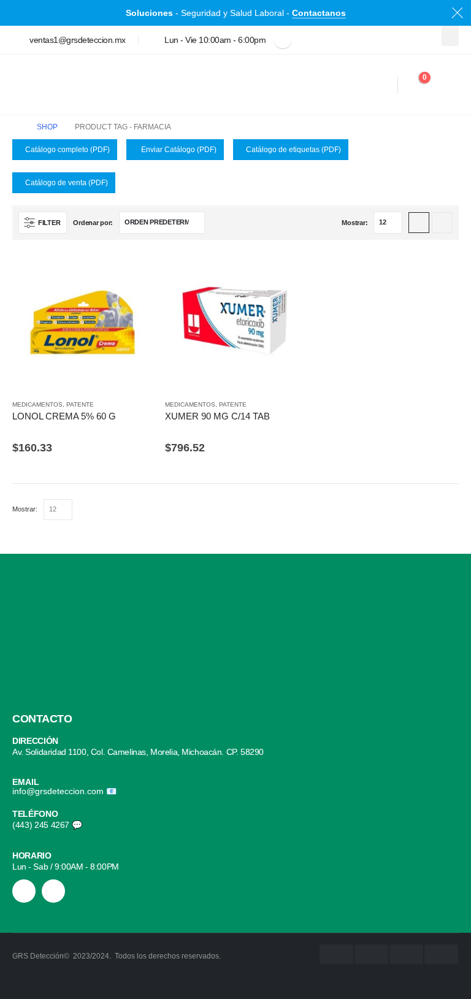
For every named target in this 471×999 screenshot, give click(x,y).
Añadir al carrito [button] (132, 272)
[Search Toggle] (383, 84)
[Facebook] (282, 39)
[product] (82, 322)
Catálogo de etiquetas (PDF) (293, 149)
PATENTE (80, 404)
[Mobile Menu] (446, 84)
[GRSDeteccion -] (46, 84)
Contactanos (319, 13)
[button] (450, 36)
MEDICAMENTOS (37, 404)
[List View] (442, 222)
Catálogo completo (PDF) (67, 149)
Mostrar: (354, 222)
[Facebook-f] (53, 891)
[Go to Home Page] (16, 127)
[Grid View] (418, 222)
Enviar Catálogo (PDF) (177, 149)
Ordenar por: (93, 222)
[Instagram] (24, 891)
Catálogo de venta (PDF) (66, 182)
